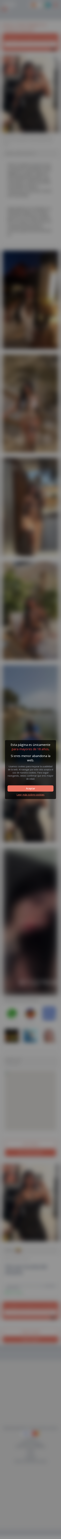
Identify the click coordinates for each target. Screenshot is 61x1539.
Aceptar (30, 788)
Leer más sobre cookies (30, 794)
